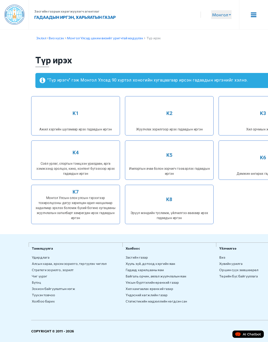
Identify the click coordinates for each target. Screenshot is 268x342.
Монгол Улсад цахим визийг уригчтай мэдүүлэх (105, 38)
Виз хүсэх (56, 38)
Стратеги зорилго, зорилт (53, 270)
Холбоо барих (43, 301)
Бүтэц (36, 282)
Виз (222, 257)
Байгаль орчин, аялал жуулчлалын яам (156, 276)
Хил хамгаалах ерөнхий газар (149, 289)
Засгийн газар (137, 257)
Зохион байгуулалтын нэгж (53, 289)
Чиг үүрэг (39, 276)
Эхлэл (41, 38)
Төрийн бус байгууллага (238, 276)
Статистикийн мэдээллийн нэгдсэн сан (156, 301)
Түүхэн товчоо (43, 295)
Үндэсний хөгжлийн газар (147, 295)
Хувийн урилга (230, 263)
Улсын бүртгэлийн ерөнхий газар (152, 282)
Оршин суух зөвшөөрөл (238, 270)
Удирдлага (40, 257)
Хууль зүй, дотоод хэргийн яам (150, 263)
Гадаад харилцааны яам (145, 270)
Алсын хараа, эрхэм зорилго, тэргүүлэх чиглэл (69, 263)
